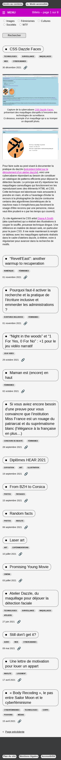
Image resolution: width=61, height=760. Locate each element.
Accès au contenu (13, 4)
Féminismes (28, 21)
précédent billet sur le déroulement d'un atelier (25, 171)
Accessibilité (48, 756)
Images (10, 21)
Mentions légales (29, 756)
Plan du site (9, 756)
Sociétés (11, 24)
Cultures (45, 21)
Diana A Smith (45, 218)
